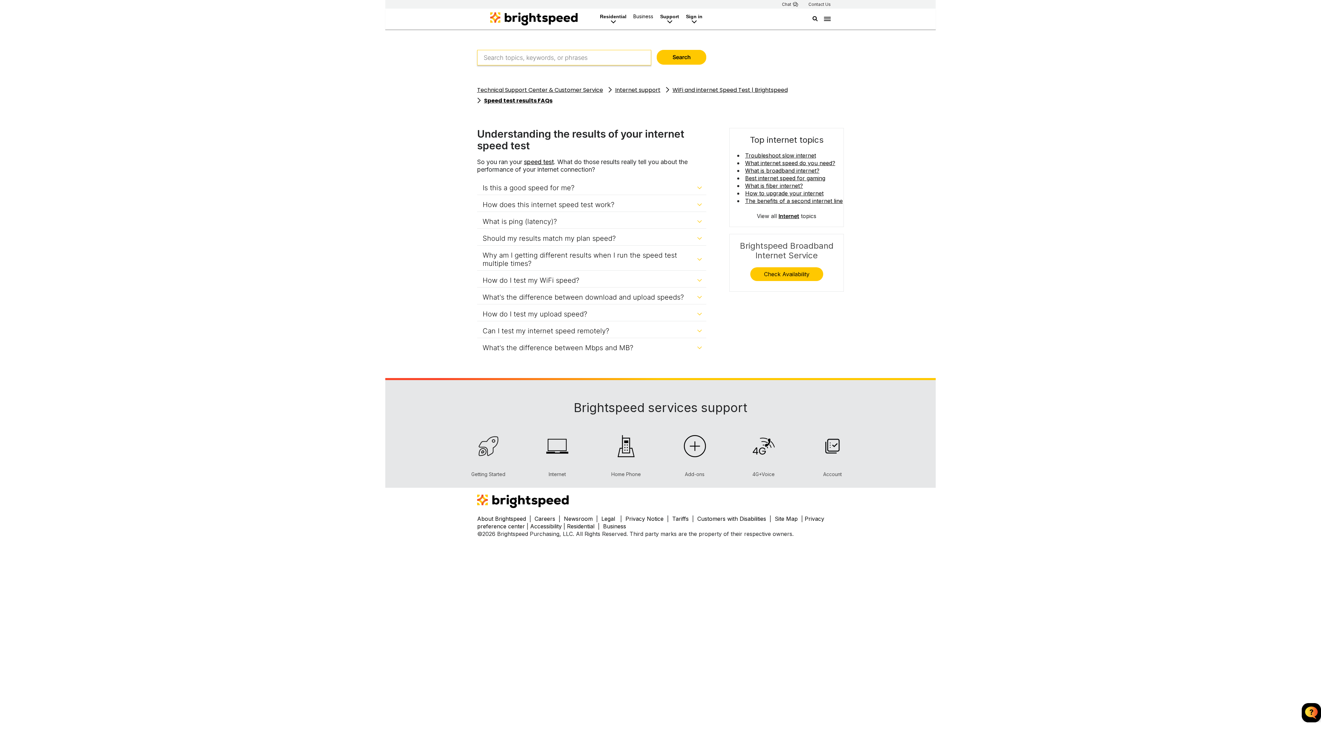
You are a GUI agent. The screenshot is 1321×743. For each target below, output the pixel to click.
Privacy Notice (644, 518)
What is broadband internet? (782, 170)
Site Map (787, 518)
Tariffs (681, 518)
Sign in (694, 16)
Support (669, 16)
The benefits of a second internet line (794, 200)
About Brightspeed (501, 518)
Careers (545, 518)
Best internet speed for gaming (785, 178)
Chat (786, 4)
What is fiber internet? (774, 185)
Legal (608, 518)
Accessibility (546, 526)
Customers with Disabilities (732, 518)
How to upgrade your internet (784, 193)
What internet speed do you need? (790, 163)
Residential (613, 16)
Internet (788, 216)
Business (643, 16)
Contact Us (819, 4)
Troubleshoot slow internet (780, 155)
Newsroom (578, 518)
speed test (539, 161)
